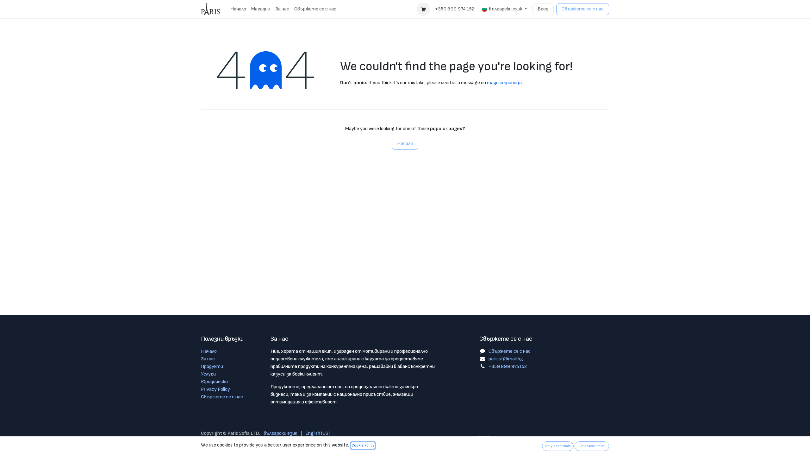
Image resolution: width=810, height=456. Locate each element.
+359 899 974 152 (454, 9)
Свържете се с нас (583, 9)
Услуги (208, 374)
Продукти (212, 367)
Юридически (214, 382)
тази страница (504, 83)
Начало (405, 144)
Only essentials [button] (558, 446)
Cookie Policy (363, 445)
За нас (208, 359)
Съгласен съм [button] (592, 446)
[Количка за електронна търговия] (423, 9)
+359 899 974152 (508, 367)
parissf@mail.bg (506, 359)
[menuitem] (238, 9)
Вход (543, 9)
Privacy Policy (215, 389)
